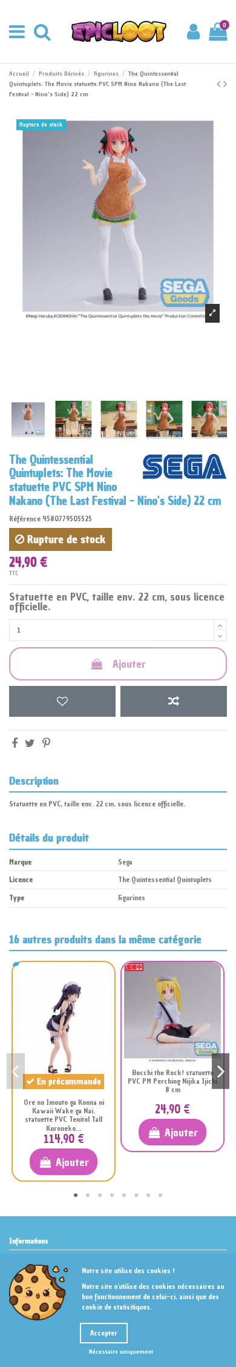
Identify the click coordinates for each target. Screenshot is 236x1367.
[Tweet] (30, 743)
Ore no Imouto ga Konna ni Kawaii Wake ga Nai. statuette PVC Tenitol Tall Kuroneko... (64, 1115)
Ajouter (129, 663)
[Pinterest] (46, 743)
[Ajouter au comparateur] (173, 701)
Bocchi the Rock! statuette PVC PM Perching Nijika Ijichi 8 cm (172, 1081)
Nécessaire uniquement (121, 1351)
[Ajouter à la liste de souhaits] (62, 701)
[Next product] (225, 83)
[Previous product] (220, 83)
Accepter (103, 1333)
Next (221, 1071)
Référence (25, 519)
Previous (16, 1071)
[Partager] (14, 743)
